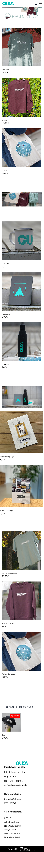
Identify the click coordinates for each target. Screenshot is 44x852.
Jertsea (4, 120)
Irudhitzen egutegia (7, 457)
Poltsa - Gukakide (8, 674)
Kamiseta (5, 70)
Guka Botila (6, 364)
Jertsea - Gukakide (8, 624)
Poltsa (4, 170)
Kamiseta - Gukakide (9, 573)
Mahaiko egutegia (6, 511)
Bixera (4, 735)
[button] (36, 3)
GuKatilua (5, 264)
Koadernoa (6, 314)
